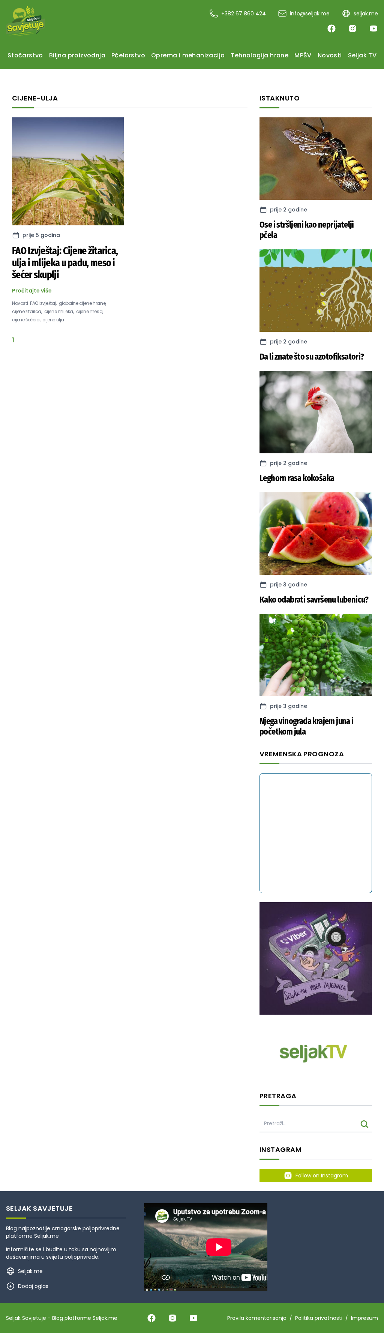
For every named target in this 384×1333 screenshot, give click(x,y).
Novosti (20, 303)
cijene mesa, (89, 312)
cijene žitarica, (27, 312)
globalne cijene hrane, (82, 303)
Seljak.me (46, 1236)
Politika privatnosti (318, 1318)
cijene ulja (53, 320)
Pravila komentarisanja (256, 1318)
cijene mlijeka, (59, 312)
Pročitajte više (32, 290)
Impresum (364, 1318)
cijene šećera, (26, 320)
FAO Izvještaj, (43, 303)
